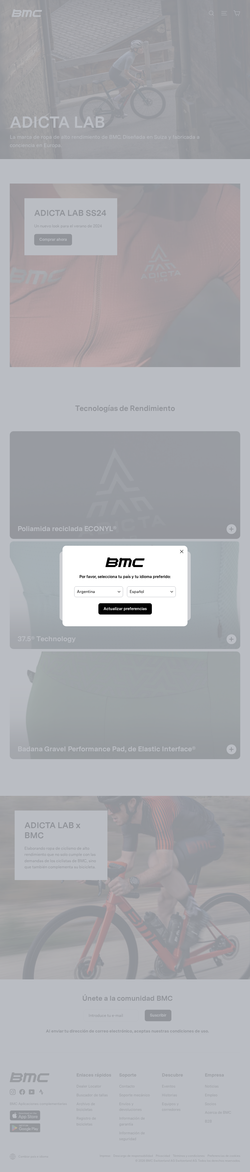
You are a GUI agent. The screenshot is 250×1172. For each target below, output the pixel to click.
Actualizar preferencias (125, 608)
